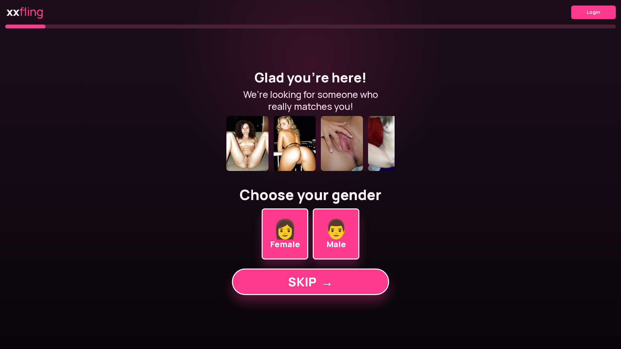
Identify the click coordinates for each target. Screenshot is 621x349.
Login (593, 12)
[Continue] (310, 143)
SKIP (310, 281)
